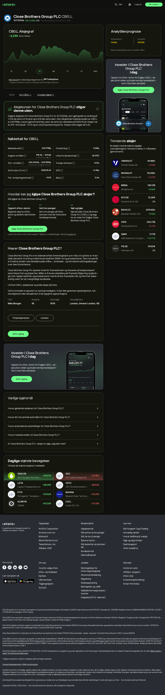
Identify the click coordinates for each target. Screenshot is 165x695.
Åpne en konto (88, 540)
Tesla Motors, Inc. (47, 544)
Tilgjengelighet (46, 584)
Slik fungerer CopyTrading (135, 529)
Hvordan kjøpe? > (45, 95)
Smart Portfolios (131, 584)
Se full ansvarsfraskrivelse (18, 653)
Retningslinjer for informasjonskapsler (90, 569)
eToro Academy (130, 548)
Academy (71, 234)
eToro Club (128, 576)
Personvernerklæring (91, 575)
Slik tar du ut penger (90, 536)
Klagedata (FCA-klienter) (93, 597)
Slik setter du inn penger (92, 532)
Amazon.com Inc (47, 532)
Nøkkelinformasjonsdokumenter (93, 592)
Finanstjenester (21, 318)
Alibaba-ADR (45, 548)
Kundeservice (87, 551)
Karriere (42, 576)
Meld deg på (13, 80)
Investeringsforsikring (133, 580)
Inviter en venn (130, 568)
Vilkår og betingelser (30, 664)
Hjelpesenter (87, 529)
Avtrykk (42, 587)
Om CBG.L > (25, 95)
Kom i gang (18, 334)
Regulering (86, 579)
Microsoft (43, 536)
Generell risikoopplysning (11, 664)
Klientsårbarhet (88, 555)
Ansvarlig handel (131, 532)
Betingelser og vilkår (91, 587)
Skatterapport (130, 544)
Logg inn (138, 4)
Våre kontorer (45, 580)
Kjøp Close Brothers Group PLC (133, 90)
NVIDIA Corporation (48, 529)
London (45, 318)
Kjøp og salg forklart (132, 540)
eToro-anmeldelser (48, 572)
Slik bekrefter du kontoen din (93, 545)
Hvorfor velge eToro (48, 568)
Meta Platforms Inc (48, 540)
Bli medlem (154, 4)
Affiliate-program (131, 572)
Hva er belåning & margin (135, 536)
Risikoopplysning (89, 583)
